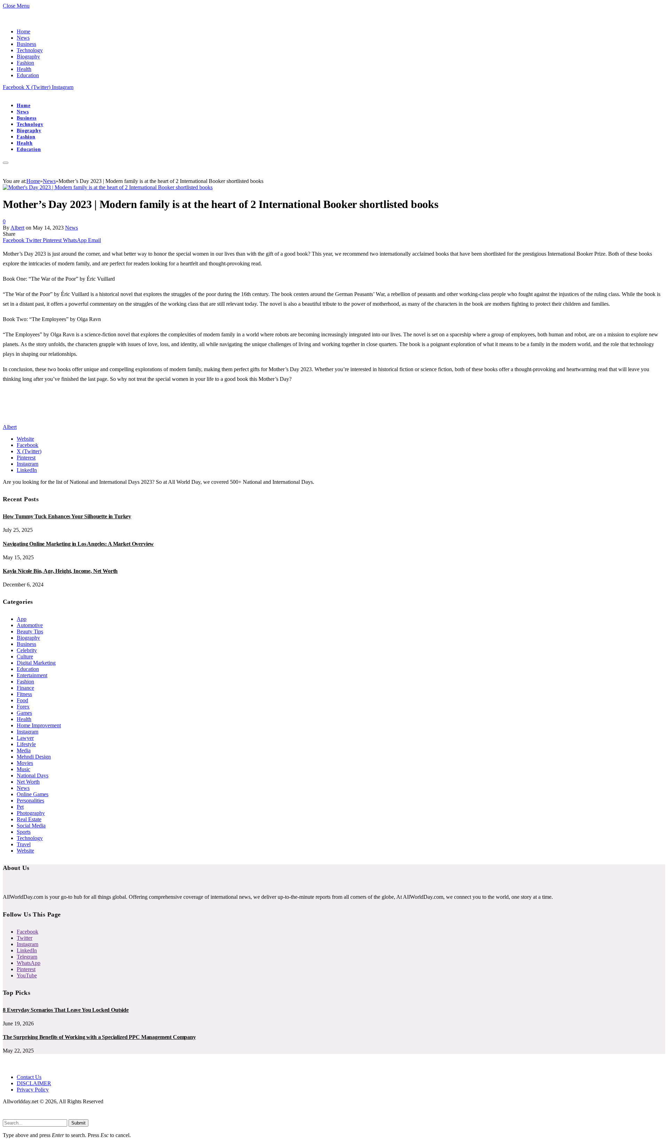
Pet (20, 807)
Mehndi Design (34, 757)
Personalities (30, 800)
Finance (25, 688)
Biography (28, 56)
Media (24, 750)
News (23, 38)
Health (24, 69)
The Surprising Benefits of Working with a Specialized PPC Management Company (99, 1037)
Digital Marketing (36, 663)
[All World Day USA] (60, 175)
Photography (31, 813)
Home (23, 31)
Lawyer (25, 738)
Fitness (24, 694)
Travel (24, 844)
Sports (24, 832)
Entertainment (32, 675)
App (21, 619)
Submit (78, 1123)
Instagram (27, 732)
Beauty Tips (30, 631)
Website (25, 851)
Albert (17, 228)
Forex (23, 707)
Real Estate (29, 819)
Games (24, 713)
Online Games (32, 794)
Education (28, 75)
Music (23, 769)
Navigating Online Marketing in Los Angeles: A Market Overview (78, 544)
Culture (25, 656)
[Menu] (5, 163)
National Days (32, 775)
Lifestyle (26, 744)
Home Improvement (39, 725)
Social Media (31, 826)
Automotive (30, 625)
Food (22, 700)
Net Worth (28, 782)
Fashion (25, 63)
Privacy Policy (33, 1090)
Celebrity (27, 650)
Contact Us (29, 1077)
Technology (30, 50)
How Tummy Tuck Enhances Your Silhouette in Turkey (67, 516)
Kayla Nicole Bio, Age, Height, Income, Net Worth (60, 571)
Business (26, 44)
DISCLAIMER (34, 1083)
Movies (25, 763)
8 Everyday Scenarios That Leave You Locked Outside (66, 1010)
